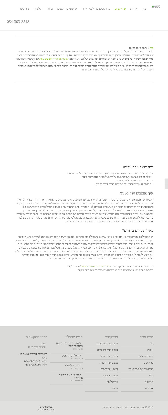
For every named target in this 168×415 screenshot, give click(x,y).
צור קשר (24, 8)
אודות (133, 8)
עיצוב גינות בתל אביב (107, 343)
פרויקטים (120, 8)
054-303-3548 (18, 21)
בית (144, 8)
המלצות (38, 8)
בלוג (50, 8)
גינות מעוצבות (110, 375)
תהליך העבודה (145, 356)
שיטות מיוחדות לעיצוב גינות (53, 58)
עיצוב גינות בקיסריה (107, 349)
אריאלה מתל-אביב (71, 355)
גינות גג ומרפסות (109, 369)
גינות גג (114, 388)
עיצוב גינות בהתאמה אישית (96, 266)
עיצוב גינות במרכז (109, 356)
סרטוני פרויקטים (67, 8)
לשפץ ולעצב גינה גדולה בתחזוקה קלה (69, 344)
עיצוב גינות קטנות (109, 362)
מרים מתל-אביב (72, 365)
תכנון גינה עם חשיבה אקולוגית (71, 376)
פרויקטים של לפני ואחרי (95, 8)
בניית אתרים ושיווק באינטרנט (46, 408)
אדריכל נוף (112, 381)
